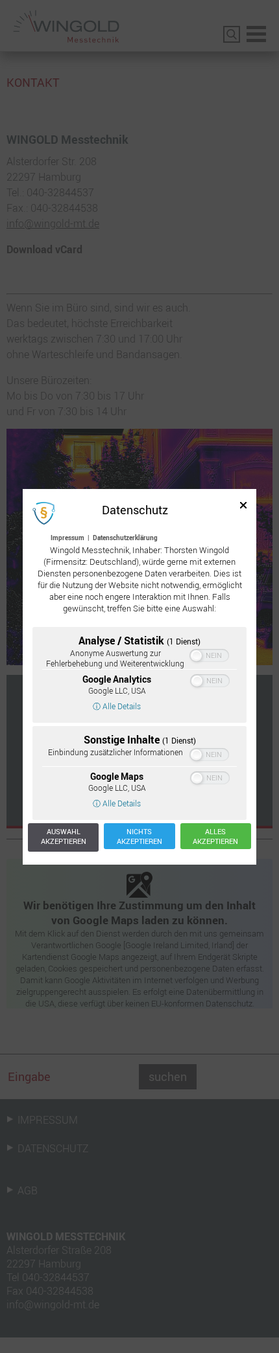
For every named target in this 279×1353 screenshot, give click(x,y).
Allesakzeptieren (215, 836)
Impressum (67, 537)
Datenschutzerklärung (125, 537)
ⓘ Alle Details (117, 706)
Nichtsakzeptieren (139, 836)
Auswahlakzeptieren (63, 836)
